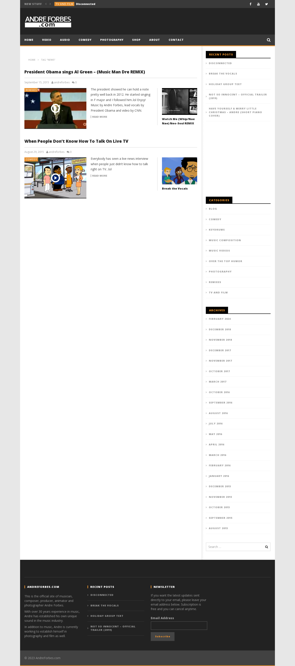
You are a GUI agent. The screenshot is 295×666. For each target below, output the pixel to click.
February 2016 (220, 465)
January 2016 (219, 476)
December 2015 (220, 486)
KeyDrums (217, 229)
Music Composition (225, 240)
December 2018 (220, 329)
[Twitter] (267, 4)
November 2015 (220, 496)
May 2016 (215, 434)
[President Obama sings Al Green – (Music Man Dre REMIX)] (55, 108)
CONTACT (176, 40)
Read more (99, 116)
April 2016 (216, 444)
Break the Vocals (82, 4)
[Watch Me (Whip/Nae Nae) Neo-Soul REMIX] (179, 101)
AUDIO (65, 40)
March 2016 (217, 455)
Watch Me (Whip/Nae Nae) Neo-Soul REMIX (178, 121)
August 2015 (218, 528)
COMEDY (85, 40)
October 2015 (219, 507)
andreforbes (62, 82)
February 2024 (220, 318)
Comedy (62, 4)
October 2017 (219, 371)
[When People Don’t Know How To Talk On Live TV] (55, 177)
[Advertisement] (238, 161)
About (154, 40)
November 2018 (220, 339)
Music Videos (219, 250)
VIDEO (46, 40)
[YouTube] (259, 4)
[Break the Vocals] (179, 170)
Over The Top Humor (225, 261)
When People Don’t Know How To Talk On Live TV (76, 141)
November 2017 (220, 360)
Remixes (31, 90)
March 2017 (217, 381)
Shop (136, 40)
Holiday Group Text (225, 84)
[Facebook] (251, 4)
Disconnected (220, 63)
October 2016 (219, 392)
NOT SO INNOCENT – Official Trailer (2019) (238, 96)
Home (28, 40)
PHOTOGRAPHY (112, 40)
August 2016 (218, 413)
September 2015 (220, 517)
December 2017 (220, 350)
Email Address (162, 618)
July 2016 (216, 423)
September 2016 (220, 402)
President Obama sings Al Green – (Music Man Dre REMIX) (84, 72)
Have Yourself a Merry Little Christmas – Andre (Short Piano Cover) (235, 112)
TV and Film (218, 292)
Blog (213, 208)
